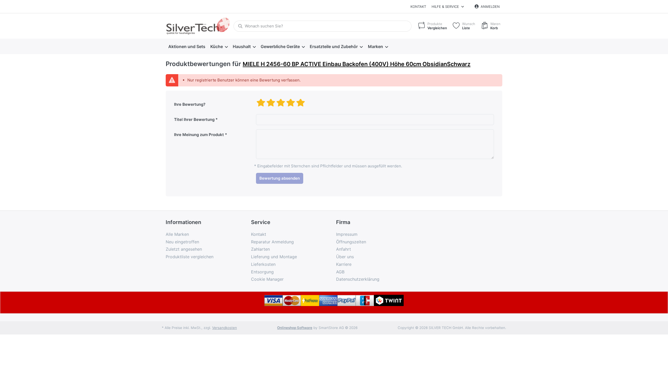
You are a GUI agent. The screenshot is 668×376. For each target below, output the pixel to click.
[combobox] (322, 26)
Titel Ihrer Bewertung (194, 119)
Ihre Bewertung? (189, 104)
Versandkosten (224, 328)
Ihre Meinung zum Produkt (199, 134)
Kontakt (418, 6)
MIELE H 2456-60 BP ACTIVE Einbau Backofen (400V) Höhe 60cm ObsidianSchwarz (356, 64)
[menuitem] (187, 46)
